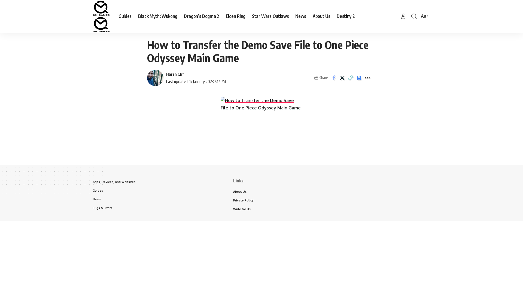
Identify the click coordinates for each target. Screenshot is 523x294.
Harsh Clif (175, 74)
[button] (403, 16)
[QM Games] (101, 16)
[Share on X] (342, 78)
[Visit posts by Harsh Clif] (155, 78)
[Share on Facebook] (333, 78)
